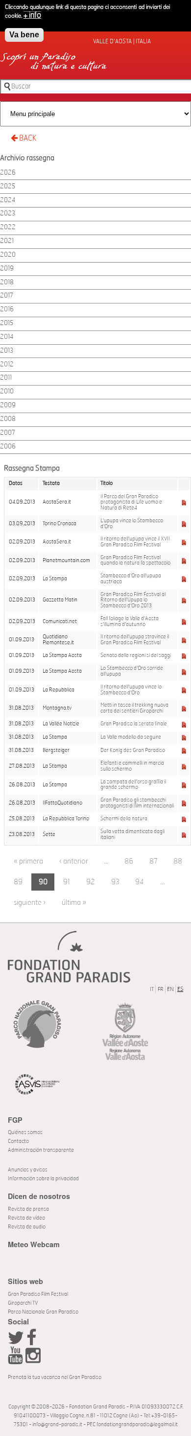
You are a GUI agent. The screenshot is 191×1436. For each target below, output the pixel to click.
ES (180, 989)
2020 (8, 255)
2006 (8, 447)
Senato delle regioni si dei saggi (135, 655)
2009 (8, 405)
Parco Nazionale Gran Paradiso (43, 1312)
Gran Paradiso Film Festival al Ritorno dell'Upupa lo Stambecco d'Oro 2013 (133, 600)
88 (177, 861)
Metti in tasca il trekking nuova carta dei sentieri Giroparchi (134, 708)
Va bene (24, 34)
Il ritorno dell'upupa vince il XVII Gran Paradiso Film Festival (135, 542)
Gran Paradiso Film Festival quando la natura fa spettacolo (135, 560)
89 (18, 882)
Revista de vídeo (26, 1218)
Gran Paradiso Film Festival (38, 1294)
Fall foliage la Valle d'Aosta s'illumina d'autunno (129, 621)
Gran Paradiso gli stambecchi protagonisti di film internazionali (137, 803)
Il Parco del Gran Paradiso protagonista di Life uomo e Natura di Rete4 (131, 502)
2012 (7, 364)
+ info (32, 15)
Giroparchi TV (23, 1303)
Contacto (18, 1141)
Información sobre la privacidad (43, 1178)
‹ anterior (73, 861)
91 (66, 882)
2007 (7, 433)
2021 (7, 241)
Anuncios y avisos (28, 1169)
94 (139, 882)
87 (153, 861)
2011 (6, 378)
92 (90, 882)
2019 (7, 269)
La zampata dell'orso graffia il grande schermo (133, 784)
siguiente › (30, 902)
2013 (6, 351)
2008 (8, 419)
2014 (6, 337)
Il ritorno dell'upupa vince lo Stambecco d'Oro (131, 690)
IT (152, 989)
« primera (28, 861)
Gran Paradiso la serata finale (133, 723)
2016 (7, 309)
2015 (6, 323)
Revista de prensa (28, 1209)
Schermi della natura (123, 818)
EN (170, 989)
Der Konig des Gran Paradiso (132, 750)
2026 (8, 173)
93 (115, 882)
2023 (7, 213)
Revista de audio (27, 1226)
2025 (7, 186)
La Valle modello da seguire (130, 737)
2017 (6, 296)
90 (43, 882)
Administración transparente (41, 1150)
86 (128, 861)
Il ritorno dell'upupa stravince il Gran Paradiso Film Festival (134, 639)
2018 (7, 282)
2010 (7, 392)
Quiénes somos (25, 1132)
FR (161, 989)
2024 (7, 200)
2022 (8, 227)
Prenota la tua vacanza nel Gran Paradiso (54, 1377)
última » (74, 902)
